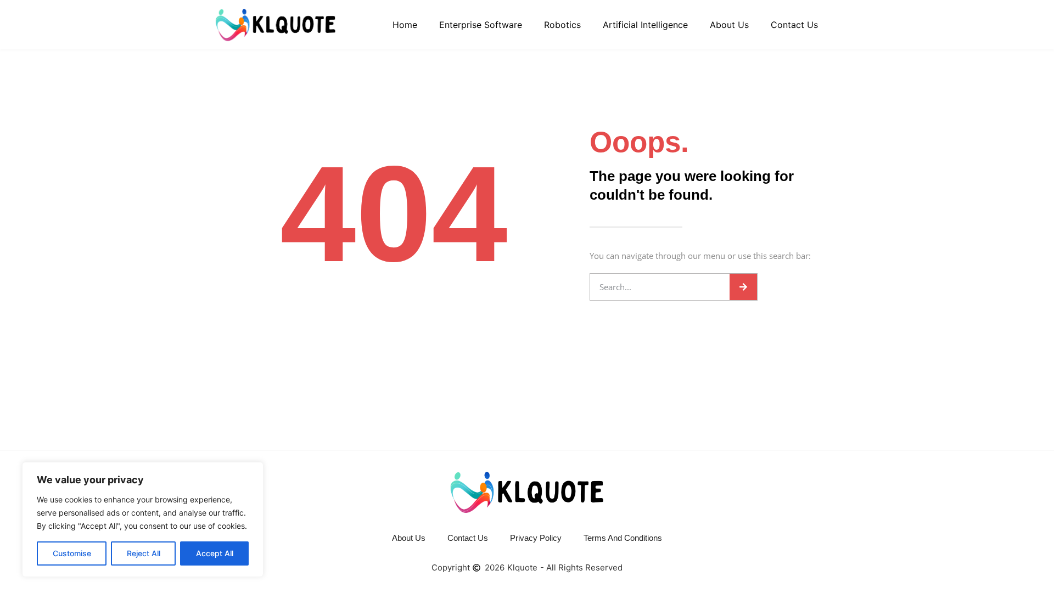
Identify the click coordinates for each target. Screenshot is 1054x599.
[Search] (743, 287)
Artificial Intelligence (645, 24)
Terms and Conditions (623, 538)
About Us (729, 24)
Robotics (562, 24)
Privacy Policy (536, 538)
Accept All (214, 553)
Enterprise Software (480, 24)
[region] (143, 519)
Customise (72, 553)
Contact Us (794, 24)
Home (405, 24)
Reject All (143, 553)
